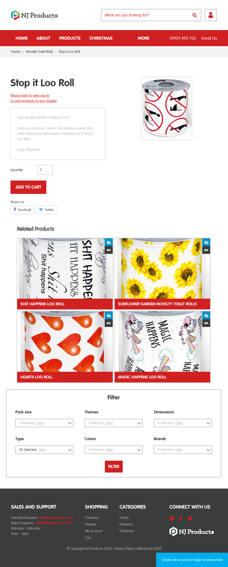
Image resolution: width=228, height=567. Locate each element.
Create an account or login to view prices (192, 560)
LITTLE (158, 548)
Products (70, 38)
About (43, 38)
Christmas (101, 38)
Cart (88, 538)
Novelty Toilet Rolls (39, 51)
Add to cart (28, 187)
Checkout (92, 518)
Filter (113, 466)
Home (22, 38)
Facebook (24, 210)
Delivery (90, 524)
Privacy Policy (124, 548)
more (143, 38)
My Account (94, 531)
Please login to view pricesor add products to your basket (33, 98)
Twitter (49, 210)
